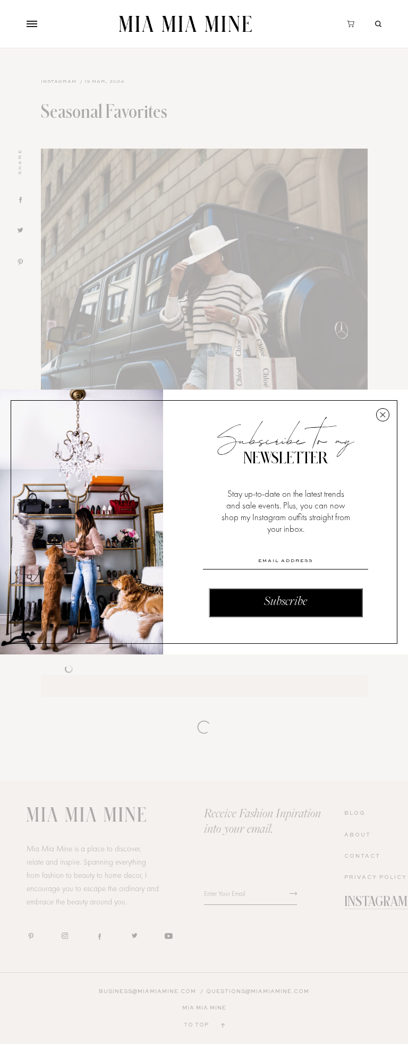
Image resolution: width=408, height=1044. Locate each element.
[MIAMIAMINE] (185, 24)
